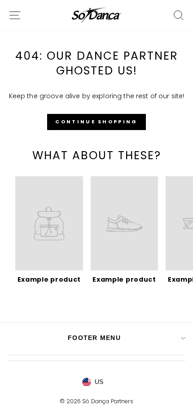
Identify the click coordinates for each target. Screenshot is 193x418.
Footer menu (94, 337)
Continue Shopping (96, 121)
